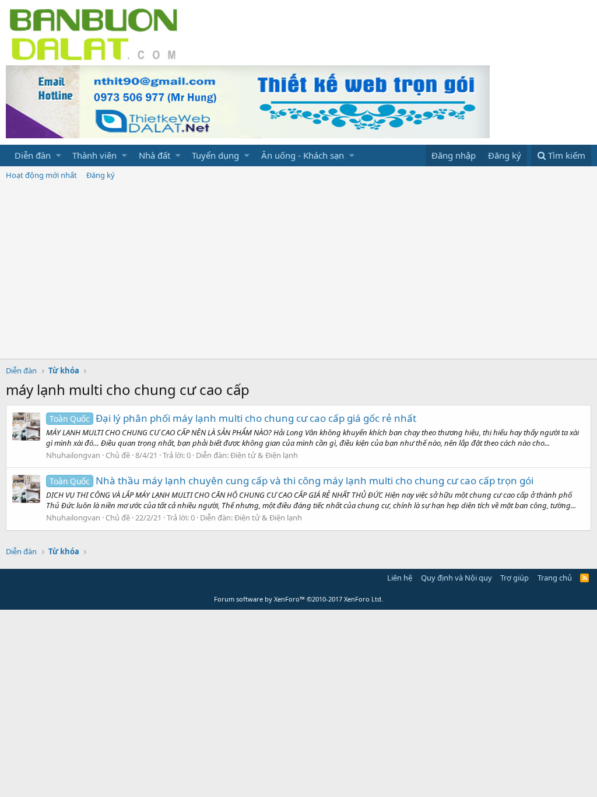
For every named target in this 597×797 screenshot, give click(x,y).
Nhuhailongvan (73, 455)
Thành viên (94, 155)
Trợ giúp (514, 577)
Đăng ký (100, 175)
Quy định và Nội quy (456, 577)
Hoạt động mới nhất (41, 175)
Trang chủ (555, 577)
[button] (58, 155)
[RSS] (584, 577)
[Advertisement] (298, 271)
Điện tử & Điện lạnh (264, 455)
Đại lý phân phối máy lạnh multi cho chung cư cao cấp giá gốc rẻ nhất (233, 418)
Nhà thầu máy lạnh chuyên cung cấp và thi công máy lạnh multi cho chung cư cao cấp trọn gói (291, 480)
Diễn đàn (33, 155)
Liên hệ (399, 577)
